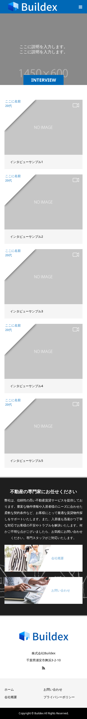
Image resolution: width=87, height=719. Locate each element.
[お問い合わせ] (43, 578)
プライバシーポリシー (59, 697)
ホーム (9, 689)
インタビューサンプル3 (26, 311)
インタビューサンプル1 (26, 162)
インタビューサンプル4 (26, 386)
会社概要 (10, 697)
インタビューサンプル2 (26, 236)
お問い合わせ (53, 689)
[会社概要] (43, 546)
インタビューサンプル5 (26, 460)
